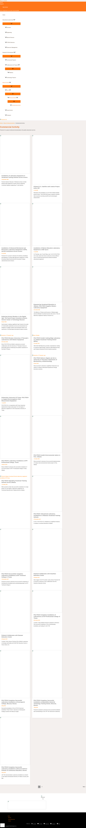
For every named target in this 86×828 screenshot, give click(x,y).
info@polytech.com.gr (6, 10)
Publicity (11, 72)
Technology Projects (11, 77)
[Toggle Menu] (12, 23)
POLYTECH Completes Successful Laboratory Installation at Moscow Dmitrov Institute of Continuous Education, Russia (14, 768)
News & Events (6, 82)
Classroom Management (12, 47)
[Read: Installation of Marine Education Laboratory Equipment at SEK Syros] (47, 245)
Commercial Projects (11, 60)
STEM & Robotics (11, 42)
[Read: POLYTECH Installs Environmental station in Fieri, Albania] (47, 452)
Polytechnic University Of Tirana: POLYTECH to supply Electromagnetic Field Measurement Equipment (15, 399)
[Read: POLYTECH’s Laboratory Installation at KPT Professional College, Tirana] (15, 458)
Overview (9, 27)
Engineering (9, 32)
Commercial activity (16, 105)
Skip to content (3, 0)
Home (4, 14)
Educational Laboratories (8, 19)
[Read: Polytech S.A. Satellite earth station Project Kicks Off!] (47, 183)
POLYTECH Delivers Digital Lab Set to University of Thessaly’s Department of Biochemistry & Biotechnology (45, 359)
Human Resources (11, 819)
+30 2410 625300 (16, 10)
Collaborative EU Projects (12, 65)
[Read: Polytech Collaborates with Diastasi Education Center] (15, 632)
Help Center (5, 7)
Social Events (10, 110)
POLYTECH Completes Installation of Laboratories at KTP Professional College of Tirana (47, 616)
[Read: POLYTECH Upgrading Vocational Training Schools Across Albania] (15, 478)
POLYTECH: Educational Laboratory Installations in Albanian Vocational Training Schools (47, 515)
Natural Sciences (10, 37)
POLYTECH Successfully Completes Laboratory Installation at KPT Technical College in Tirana (14, 575)
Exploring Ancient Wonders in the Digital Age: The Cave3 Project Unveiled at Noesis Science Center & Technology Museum (14, 318)
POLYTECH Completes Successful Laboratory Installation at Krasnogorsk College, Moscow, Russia (13, 702)
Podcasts (9, 115)
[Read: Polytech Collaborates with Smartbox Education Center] (47, 571)
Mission (9, 817)
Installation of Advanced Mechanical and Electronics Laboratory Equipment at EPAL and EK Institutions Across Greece (14, 249)
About (9, 816)
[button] (2, 4)
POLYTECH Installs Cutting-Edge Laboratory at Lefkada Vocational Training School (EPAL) (47, 339)
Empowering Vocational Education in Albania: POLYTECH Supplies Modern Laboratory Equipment (45, 306)
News (8, 90)
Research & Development (8, 52)
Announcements (12, 97)
